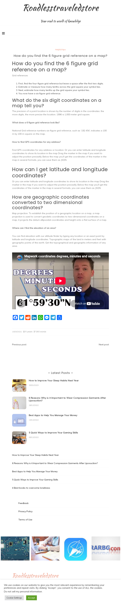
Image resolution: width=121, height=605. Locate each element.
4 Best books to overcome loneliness (31, 487)
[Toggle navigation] (3, 33)
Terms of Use (25, 519)
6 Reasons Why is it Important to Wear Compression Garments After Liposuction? (67, 399)
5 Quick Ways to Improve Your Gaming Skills (53, 432)
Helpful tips (60, 49)
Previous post (19, 344)
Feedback (23, 503)
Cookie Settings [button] (14, 597)
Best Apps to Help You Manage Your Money (53, 415)
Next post (104, 344)
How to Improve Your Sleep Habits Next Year (54, 380)
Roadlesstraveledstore (61, 7)
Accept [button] (31, 597)
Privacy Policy (25, 511)
